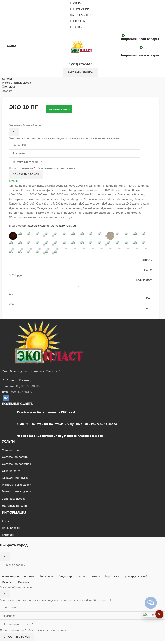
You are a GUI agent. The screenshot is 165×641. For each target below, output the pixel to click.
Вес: (149, 298)
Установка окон (12, 450)
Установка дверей (14, 498)
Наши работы (80, 15)
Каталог (7, 78)
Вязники (95, 576)
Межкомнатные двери (16, 82)
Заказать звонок (80, 72)
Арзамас (29, 576)
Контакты (77, 21)
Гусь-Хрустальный (136, 576)
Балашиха (47, 576)
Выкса (81, 576)
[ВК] (6, 398)
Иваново (7, 582)
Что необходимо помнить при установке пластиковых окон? (61, 436)
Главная (76, 3)
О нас (6, 521)
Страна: (146, 308)
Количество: (144, 279)
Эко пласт (8, 86)
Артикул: (146, 259)
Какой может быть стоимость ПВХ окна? (46, 412)
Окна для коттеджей (15, 477)
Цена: (148, 269)
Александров (10, 576)
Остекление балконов (16, 463)
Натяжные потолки (14, 505)
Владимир (65, 576)
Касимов (23, 582)
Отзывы (76, 27)
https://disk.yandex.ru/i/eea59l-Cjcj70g (51, 225)
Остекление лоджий (15, 456)
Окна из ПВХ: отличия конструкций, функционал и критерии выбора (67, 424)
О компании (79, 9)
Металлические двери (16, 484)
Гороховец (112, 576)
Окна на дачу (11, 470)
